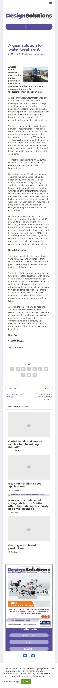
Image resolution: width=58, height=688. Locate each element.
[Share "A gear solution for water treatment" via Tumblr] (29, 369)
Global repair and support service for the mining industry (26, 444)
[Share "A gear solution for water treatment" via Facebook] (12, 369)
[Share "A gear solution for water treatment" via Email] (29, 375)
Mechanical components (33, 54)
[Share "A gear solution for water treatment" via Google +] (23, 369)
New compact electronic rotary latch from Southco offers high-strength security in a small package (28, 504)
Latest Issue (29, 635)
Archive (29, 642)
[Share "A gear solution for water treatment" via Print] (34, 375)
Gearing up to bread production (22, 547)
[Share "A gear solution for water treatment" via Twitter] (18, 369)
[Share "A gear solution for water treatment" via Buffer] (46, 369)
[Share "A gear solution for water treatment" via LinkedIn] (40, 369)
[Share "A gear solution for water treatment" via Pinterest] (34, 369)
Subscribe (29, 649)
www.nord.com (15, 347)
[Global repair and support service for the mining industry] (29, 424)
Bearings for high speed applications (25, 485)
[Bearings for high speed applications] (29, 467)
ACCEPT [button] (26, 681)
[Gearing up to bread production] (29, 528)
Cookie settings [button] (11, 681)
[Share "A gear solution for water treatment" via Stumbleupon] (23, 375)
